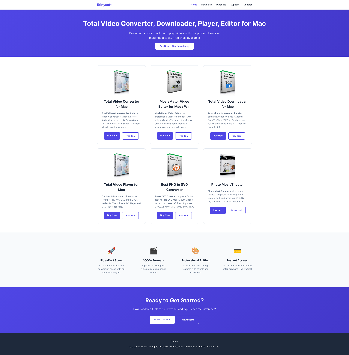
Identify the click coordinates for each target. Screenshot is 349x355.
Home (194, 4)
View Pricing (187, 319)
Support (235, 4)
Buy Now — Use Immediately (174, 46)
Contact (247, 4)
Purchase (221, 4)
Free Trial (130, 136)
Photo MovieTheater (227, 185)
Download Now (162, 319)
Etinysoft (104, 5)
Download (206, 4)
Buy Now (112, 135)
